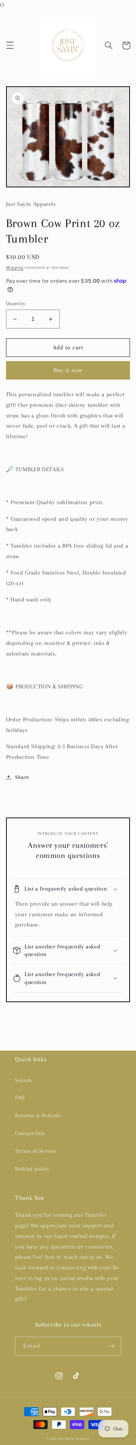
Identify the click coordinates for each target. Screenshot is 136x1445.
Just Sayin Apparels (74, 1438)
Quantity (15, 303)
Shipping (14, 267)
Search (23, 1080)
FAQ (20, 1098)
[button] (10, 45)
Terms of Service (36, 1151)
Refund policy (32, 1169)
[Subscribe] (112, 1346)
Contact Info (30, 1133)
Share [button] (22, 777)
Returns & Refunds (38, 1115)
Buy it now (68, 370)
